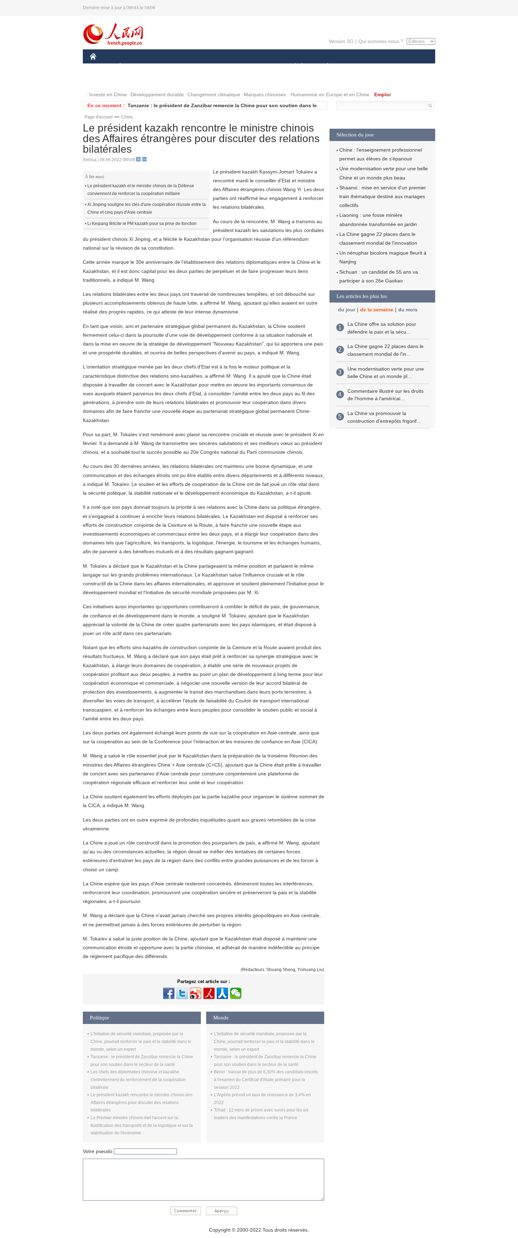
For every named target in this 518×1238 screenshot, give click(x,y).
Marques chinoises (265, 94)
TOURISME (382, 66)
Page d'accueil (99, 117)
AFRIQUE (196, 66)
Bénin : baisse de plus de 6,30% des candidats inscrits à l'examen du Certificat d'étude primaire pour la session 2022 (266, 1079)
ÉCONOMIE (133, 66)
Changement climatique (213, 94)
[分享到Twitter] (182, 993)
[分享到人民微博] (209, 993)
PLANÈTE (324, 66)
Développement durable (157, 94)
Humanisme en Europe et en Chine (330, 94)
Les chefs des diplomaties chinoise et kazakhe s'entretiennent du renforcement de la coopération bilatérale (138, 1079)
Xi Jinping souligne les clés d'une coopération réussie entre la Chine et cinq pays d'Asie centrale (146, 208)
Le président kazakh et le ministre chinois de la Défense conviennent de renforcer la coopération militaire (140, 189)
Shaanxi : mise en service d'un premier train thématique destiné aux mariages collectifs (382, 196)
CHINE (102, 66)
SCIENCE (228, 66)
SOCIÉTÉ (292, 66)
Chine (127, 117)
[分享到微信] (235, 993)
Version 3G (341, 41)
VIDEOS (164, 81)
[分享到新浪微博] (195, 993)
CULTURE (260, 66)
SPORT (352, 66)
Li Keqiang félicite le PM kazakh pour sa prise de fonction (142, 223)
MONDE (166, 66)
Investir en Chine (108, 94)
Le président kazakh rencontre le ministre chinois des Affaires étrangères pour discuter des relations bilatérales (141, 1102)
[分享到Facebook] (168, 993)
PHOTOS (135, 81)
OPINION (105, 81)
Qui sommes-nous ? (380, 41)
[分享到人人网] (222, 993)
